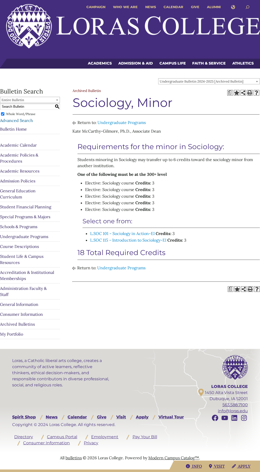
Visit (121, 417)
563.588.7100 (235, 404)
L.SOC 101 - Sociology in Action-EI (122, 233)
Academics (100, 63)
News (150, 7)
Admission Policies (17, 180)
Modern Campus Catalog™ (173, 457)
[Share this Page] (243, 93)
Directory (23, 436)
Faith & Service (209, 63)
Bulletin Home (13, 129)
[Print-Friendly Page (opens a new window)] (250, 93)
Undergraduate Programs (24, 236)
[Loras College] (133, 26)
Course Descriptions (19, 246)
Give (195, 7)
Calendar (173, 7)
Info (196, 466)
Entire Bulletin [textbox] (13, 100)
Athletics (243, 63)
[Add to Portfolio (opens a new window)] (236, 93)
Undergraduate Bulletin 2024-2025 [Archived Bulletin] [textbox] (201, 81)
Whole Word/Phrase (21, 114)
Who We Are (125, 7)
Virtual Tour (171, 417)
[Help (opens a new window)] (256, 93)
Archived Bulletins (17, 324)
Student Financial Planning (25, 206)
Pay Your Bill (145, 436)
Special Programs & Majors (25, 216)
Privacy (91, 442)
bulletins (74, 457)
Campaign (95, 7)
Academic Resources (19, 171)
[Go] (247, 7)
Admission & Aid (135, 63)
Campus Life (172, 63)
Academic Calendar (18, 145)
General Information (19, 304)
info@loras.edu (233, 410)
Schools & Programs (18, 226)
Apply (142, 417)
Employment (104, 436)
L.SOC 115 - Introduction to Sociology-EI (128, 240)
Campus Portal (62, 436)
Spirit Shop (24, 417)
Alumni (214, 7)
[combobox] (209, 81)
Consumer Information (21, 314)
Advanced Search (16, 120)
